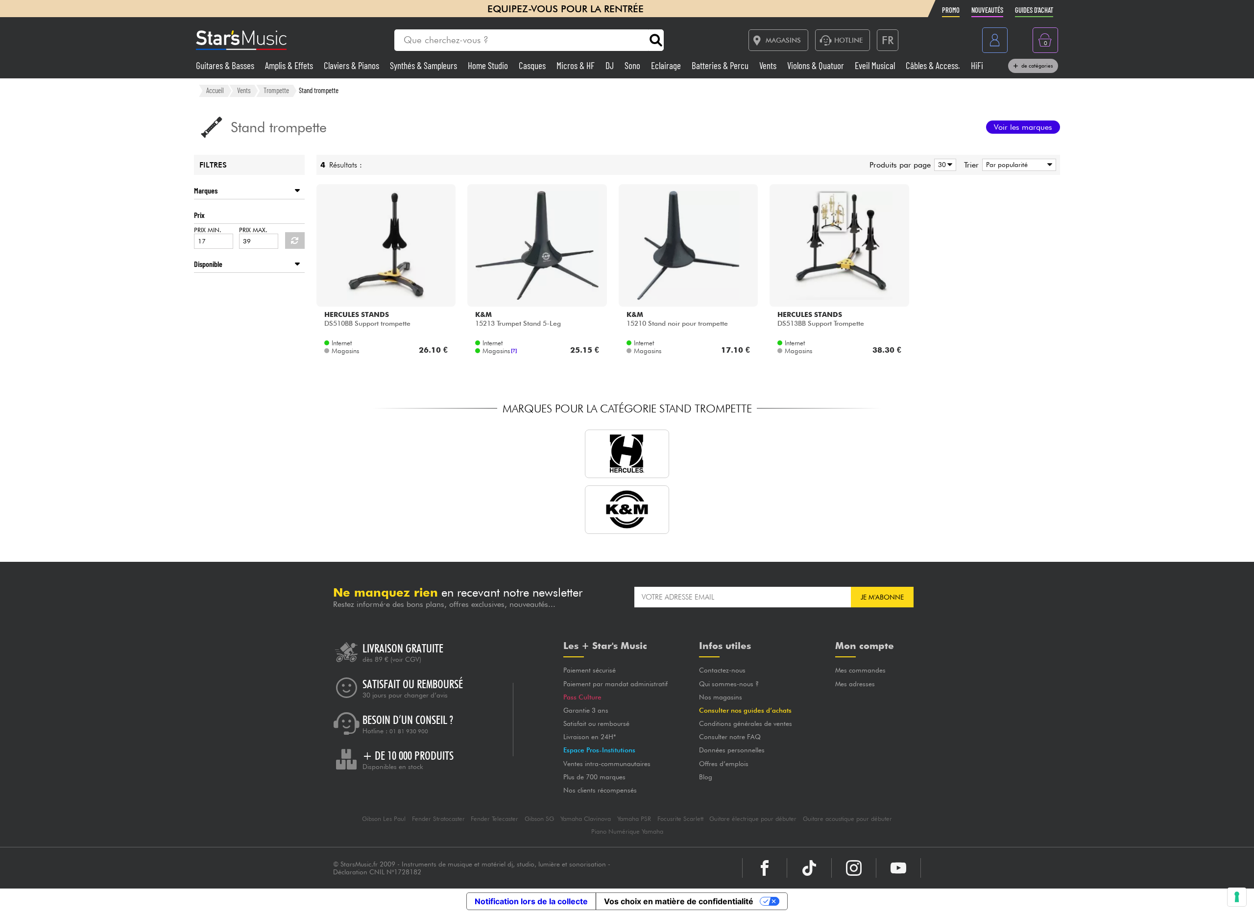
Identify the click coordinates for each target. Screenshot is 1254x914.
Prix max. (253, 230)
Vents (768, 65)
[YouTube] (898, 868)
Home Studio (489, 65)
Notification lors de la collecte (531, 901)
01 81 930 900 (408, 731)
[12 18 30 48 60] (943, 165)
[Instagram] (854, 868)
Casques (533, 65)
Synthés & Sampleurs (424, 65)
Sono (633, 65)
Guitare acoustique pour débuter (847, 818)
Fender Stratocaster (438, 818)
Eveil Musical (876, 65)
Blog (705, 777)
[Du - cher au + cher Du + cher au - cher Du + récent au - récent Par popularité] (1017, 165)
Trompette (276, 90)
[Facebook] (765, 868)
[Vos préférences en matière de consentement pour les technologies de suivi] (1237, 897)
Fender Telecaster (494, 818)
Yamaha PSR (634, 818)
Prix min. (207, 230)
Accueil (215, 90)
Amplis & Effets (290, 65)
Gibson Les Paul (384, 818)
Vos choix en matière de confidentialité (678, 901)
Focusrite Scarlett (680, 818)
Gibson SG (539, 818)
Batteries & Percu (721, 65)
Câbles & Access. (934, 65)
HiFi (977, 65)
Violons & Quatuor (816, 65)
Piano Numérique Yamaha (627, 831)
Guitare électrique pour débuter (752, 818)
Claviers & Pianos (352, 65)
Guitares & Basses (226, 65)
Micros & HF (576, 65)
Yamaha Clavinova (585, 818)
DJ (610, 65)
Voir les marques (1023, 127)
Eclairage (667, 65)
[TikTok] (809, 868)
